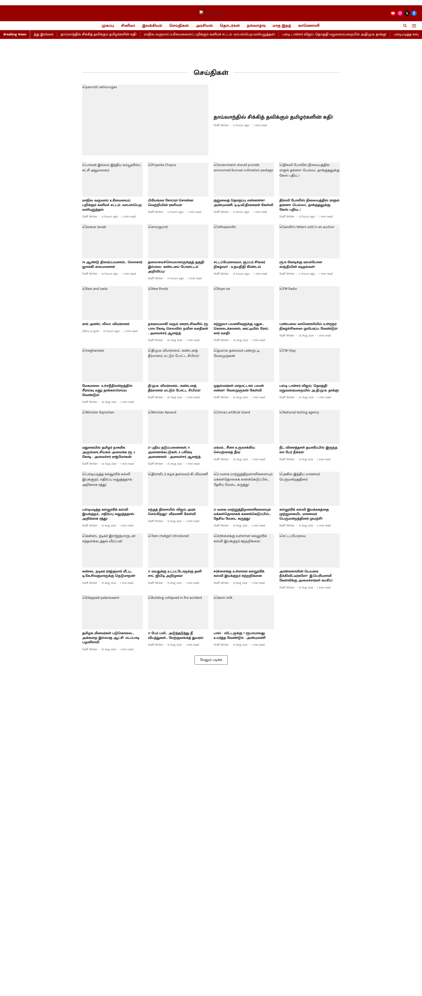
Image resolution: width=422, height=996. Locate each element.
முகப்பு (108, 26)
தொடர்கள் (230, 26)
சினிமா (128, 26)
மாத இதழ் (282, 26)
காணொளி (309, 26)
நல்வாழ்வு (256, 26)
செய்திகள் (179, 26)
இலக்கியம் (152, 26)
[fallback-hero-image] (145, 120)
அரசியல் (204, 26)
